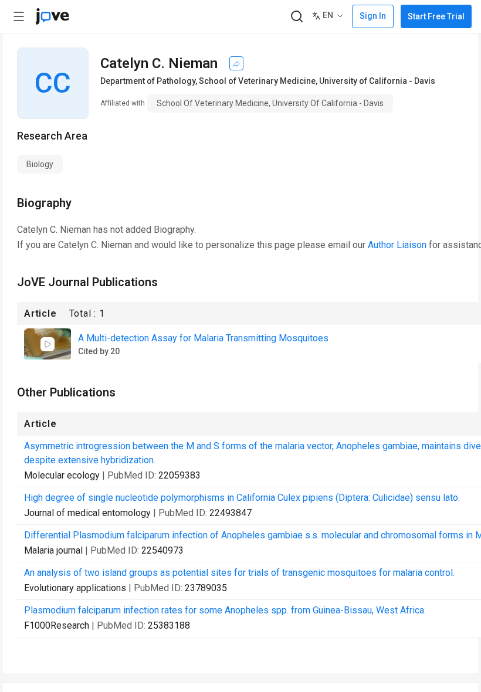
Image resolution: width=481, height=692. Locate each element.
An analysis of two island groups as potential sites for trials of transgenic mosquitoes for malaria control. (239, 572)
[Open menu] (18, 16)
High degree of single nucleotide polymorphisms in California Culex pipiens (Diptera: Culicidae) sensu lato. (242, 497)
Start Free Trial (436, 16)
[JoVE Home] (52, 16)
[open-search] (296, 16)
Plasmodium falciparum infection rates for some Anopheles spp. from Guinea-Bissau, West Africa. (225, 610)
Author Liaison (397, 244)
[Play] (47, 344)
